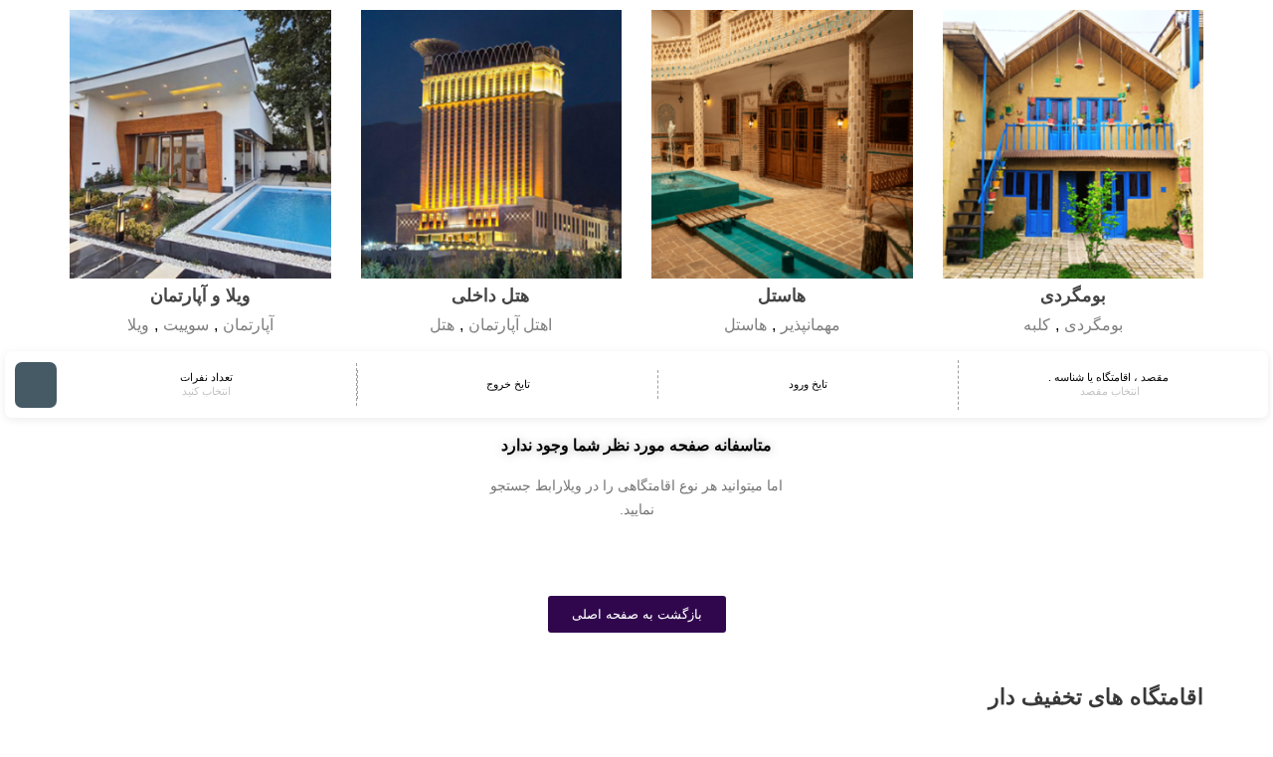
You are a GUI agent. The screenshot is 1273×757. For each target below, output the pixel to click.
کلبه (1036, 324)
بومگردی (1093, 324)
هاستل (745, 324)
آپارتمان (248, 324)
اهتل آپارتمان (510, 324)
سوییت (186, 324)
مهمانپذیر (810, 324)
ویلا (138, 324)
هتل (442, 324)
